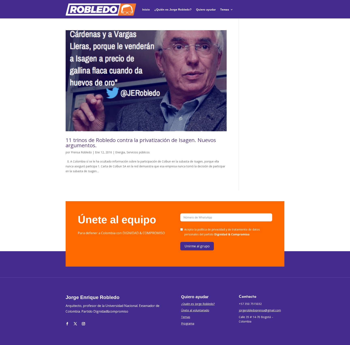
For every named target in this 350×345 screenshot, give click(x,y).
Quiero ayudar (206, 9)
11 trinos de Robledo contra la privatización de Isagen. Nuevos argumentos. (141, 142)
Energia (120, 152)
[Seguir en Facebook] (67, 323)
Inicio (146, 9)
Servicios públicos (138, 152)
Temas (224, 9)
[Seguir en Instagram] (83, 323)
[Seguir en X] (75, 323)
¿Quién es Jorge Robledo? (173, 9)
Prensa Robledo (81, 152)
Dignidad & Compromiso (232, 234)
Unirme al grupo (197, 246)
